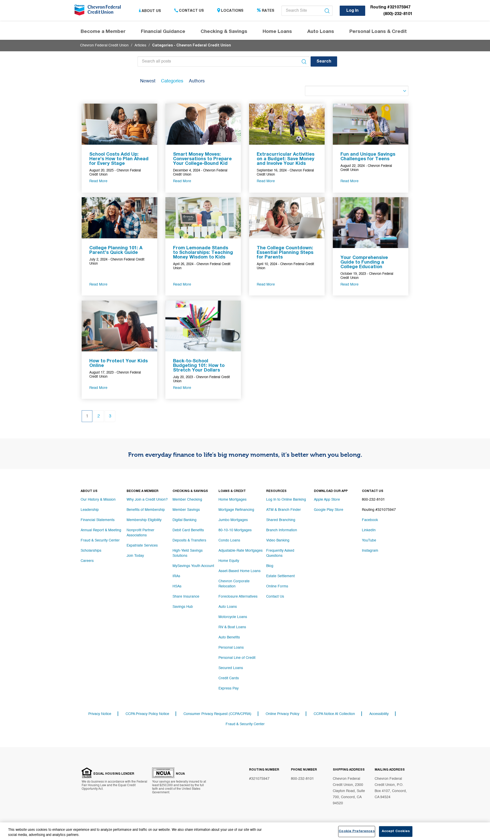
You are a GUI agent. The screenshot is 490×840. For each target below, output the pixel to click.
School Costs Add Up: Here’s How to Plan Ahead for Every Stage (119, 159)
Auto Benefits (229, 637)
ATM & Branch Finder (283, 510)
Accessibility (379, 714)
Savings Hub (183, 607)
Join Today (135, 556)
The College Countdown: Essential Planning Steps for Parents (285, 253)
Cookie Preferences (356, 831)
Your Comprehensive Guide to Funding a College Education (364, 262)
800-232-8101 (302, 779)
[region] (245, 831)
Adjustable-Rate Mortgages (240, 550)
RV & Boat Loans (232, 627)
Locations (232, 11)
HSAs (177, 586)
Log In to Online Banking (286, 499)
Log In (352, 11)
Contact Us (191, 11)
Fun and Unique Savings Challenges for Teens (367, 157)
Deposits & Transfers (189, 540)
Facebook (370, 520)
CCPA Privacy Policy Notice (147, 714)
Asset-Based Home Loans (239, 571)
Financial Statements (98, 520)
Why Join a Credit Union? (147, 499)
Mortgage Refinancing (236, 510)
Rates (268, 11)
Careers (87, 561)
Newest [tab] (147, 81)
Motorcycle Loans (232, 617)
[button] (324, 61)
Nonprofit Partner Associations (140, 532)
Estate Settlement (280, 576)
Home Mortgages (232, 499)
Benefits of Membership (146, 510)
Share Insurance (186, 596)
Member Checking (187, 499)
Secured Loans (230, 668)
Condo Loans (229, 540)
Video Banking (277, 540)
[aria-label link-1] (119, 124)
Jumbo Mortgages (233, 520)
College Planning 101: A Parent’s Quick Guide (115, 250)
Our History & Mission (98, 499)
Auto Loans (227, 607)
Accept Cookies (396, 831)
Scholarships (91, 550)
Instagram (370, 550)
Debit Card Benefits (188, 530)
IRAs (176, 576)
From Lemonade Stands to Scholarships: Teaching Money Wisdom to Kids (203, 253)
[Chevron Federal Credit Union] (99, 11)
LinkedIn (369, 530)
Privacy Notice (99, 714)
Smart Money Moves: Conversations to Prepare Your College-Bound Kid (202, 159)
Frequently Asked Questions (280, 553)
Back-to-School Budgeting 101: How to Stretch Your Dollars (199, 366)
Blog (269, 566)
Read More (98, 181)
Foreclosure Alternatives (238, 596)
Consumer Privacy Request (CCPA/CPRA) (217, 714)
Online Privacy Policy (282, 714)
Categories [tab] (172, 81)
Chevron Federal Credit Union (104, 45)
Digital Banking (185, 520)
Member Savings (186, 510)
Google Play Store (328, 510)
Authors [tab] (197, 81)
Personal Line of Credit (236, 658)
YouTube (369, 540)
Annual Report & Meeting (101, 530)
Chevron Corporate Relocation (234, 583)
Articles (140, 45)
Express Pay (228, 688)
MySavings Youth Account (193, 566)
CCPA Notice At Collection (334, 714)
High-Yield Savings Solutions (188, 553)
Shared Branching (280, 520)
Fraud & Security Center (100, 540)
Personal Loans (231, 647)
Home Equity (228, 561)
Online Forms (277, 586)
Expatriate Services (142, 545)
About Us (151, 11)
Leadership (90, 510)
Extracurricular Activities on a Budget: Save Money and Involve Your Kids (285, 159)
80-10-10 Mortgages (235, 530)
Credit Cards (228, 678)
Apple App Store (327, 499)
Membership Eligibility (144, 520)
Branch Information (281, 530)
